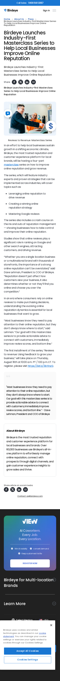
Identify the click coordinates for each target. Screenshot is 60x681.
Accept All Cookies (27, 651)
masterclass (11, 165)
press (31, 19)
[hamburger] (53, 10)
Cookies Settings (27, 659)
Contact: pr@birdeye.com (30, 496)
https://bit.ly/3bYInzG (40, 366)
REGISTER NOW (30, 563)
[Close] (51, 625)
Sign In (46, 10)
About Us (19, 19)
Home (7, 19)
